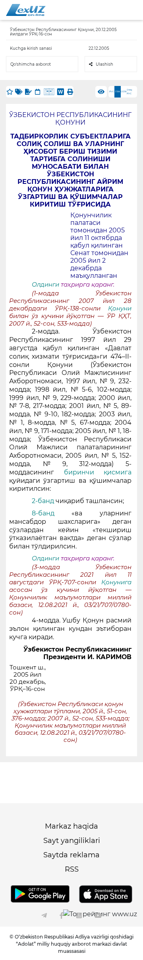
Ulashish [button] (104, 64)
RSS (72, 869)
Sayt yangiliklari (71, 840)
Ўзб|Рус (129, 91)
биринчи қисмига (98, 472)
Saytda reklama (71, 855)
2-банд (44, 501)
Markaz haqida (71, 826)
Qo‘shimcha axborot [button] (30, 64)
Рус (111, 91)
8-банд (52, 513)
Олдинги (45, 284)
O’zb (124, 91)
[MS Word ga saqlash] (60, 92)
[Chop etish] (69, 92)
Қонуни (119, 308)
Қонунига (116, 582)
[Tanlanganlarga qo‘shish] (9, 92)
